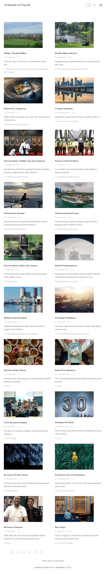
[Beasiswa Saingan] (23, 510)
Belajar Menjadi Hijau (15, 53)
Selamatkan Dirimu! (14, 213)
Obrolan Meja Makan (15, 370)
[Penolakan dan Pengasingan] (74, 457)
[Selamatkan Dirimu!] (23, 196)
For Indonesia (62, 334)
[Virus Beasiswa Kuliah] (23, 405)
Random (14, 491)
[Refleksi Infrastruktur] (23, 300)
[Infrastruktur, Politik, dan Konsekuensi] (23, 143)
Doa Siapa (60, 527)
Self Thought (9, 72)
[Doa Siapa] (74, 510)
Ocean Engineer (63, 491)
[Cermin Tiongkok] (74, 91)
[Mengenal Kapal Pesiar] (74, 196)
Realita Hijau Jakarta (66, 53)
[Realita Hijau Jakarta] (74, 36)
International (62, 121)
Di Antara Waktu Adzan (16, 475)
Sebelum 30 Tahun (64, 422)
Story (8, 386)
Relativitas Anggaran (15, 108)
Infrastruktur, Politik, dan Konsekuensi (24, 161)
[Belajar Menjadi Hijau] (23, 36)
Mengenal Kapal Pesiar (67, 213)
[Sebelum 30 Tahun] (74, 405)
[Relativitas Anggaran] (23, 91)
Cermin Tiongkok (64, 108)
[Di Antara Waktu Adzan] (23, 457)
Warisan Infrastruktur (67, 161)
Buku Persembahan (65, 370)
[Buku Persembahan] (74, 353)
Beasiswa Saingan (13, 527)
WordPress (60, 567)
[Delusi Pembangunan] (74, 248)
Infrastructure (11, 69)
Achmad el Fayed (41, 567)
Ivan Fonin (59, 561)
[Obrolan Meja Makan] (23, 353)
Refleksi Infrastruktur (15, 318)
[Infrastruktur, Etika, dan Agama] (23, 248)
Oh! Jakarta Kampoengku (37, 69)
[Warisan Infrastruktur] (74, 143)
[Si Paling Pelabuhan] (74, 300)
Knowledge (22, 69)
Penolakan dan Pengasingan (70, 475)
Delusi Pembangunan (66, 265)
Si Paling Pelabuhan (65, 318)
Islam (8, 491)
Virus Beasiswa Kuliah (15, 422)
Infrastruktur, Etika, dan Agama (20, 265)
